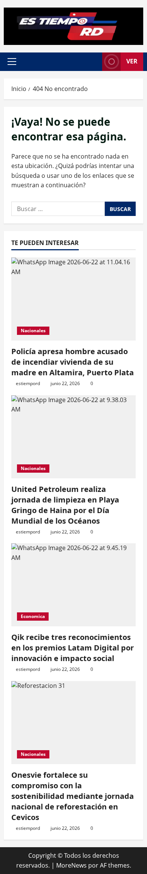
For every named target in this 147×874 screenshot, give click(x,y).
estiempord (28, 383)
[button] (12, 61)
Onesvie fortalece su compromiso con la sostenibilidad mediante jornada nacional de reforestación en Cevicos (72, 796)
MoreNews (71, 865)
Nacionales (33, 330)
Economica (33, 616)
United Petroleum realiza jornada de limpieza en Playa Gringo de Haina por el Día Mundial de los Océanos (65, 505)
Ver (132, 61)
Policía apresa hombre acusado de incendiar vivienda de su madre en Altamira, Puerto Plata (72, 362)
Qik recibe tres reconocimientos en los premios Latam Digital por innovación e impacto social (72, 647)
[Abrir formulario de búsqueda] (92, 61)
